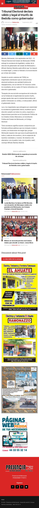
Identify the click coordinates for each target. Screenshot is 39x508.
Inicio (2, 499)
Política (6, 200)
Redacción (15, 22)
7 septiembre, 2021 (27, 22)
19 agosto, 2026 (23, 245)
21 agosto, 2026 (23, 211)
